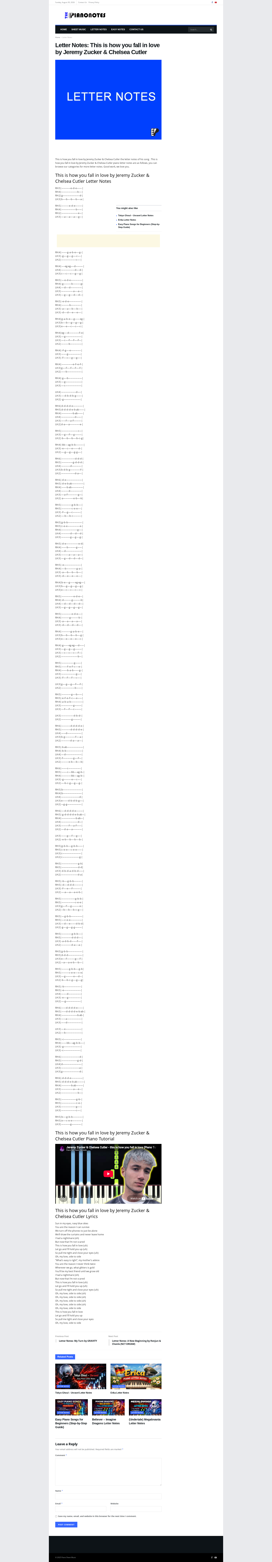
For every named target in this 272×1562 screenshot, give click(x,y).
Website (114, 1503)
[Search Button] (211, 29)
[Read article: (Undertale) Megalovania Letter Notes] (145, 1407)
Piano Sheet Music (68, 1557)
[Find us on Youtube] (216, 2)
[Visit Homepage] (80, 15)
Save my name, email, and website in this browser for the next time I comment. (97, 1516)
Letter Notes (99, 29)
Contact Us (82, 2)
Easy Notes (118, 29)
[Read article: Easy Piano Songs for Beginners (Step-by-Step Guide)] (71, 1407)
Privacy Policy (94, 2)
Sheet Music (78, 29)
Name (59, 1490)
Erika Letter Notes (127, 220)
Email (59, 1503)
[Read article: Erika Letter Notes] (136, 1376)
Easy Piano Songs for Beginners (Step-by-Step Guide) (71, 1423)
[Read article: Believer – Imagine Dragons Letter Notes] (108, 1407)
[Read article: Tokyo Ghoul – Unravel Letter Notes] (80, 1376)
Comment (61, 1455)
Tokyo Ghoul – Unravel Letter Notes (135, 215)
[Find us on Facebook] (212, 2)
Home (63, 29)
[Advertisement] (108, 150)
